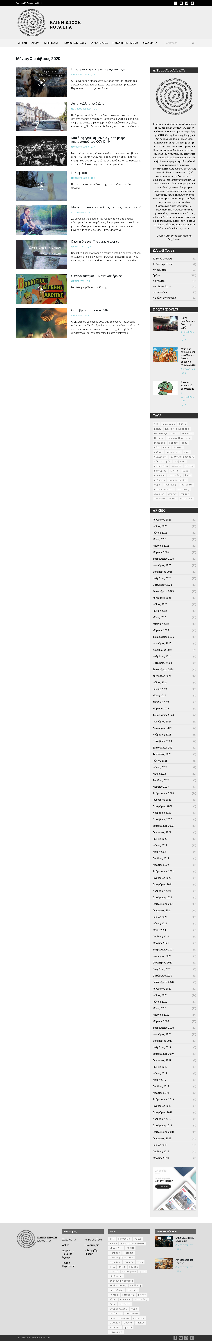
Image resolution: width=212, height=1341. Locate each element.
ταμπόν (185, 494)
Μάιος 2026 (159, 539)
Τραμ (184, 443)
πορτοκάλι (186, 484)
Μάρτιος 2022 (161, 864)
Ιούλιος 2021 (160, 917)
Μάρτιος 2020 (161, 1021)
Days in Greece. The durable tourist (95, 241)
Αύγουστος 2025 (162, 597)
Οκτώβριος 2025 (162, 584)
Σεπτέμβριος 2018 (163, 1132)
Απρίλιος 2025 (161, 623)
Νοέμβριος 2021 (162, 891)
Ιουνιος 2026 (79, 247)
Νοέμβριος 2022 (162, 812)
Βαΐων (157, 429)
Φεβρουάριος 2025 (163, 636)
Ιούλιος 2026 (160, 526)
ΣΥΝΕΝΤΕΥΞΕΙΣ (99, 42)
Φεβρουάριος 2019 (163, 1099)
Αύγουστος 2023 (162, 754)
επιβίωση (180, 461)
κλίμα (185, 470)
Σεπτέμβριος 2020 (163, 982)
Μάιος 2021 (159, 930)
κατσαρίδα (160, 470)
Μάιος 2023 (159, 773)
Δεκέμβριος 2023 (162, 728)
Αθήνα (182, 424)
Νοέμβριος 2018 (162, 1119)
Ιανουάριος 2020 (162, 1034)
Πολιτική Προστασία (179, 438)
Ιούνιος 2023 (160, 767)
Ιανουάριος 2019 (162, 1105)
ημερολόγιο (161, 466)
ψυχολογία (186, 498)
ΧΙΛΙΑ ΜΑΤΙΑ (150, 42)
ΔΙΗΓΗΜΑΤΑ (51, 42)
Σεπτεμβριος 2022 (187, 399)
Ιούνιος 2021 (160, 923)
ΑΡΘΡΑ (35, 42)
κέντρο (189, 466)
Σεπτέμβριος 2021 (163, 904)
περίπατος (170, 484)
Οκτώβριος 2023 (162, 741)
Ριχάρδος (159, 443)
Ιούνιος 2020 (160, 1001)
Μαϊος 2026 (78, 281)
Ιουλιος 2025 (188, 369)
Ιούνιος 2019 (160, 1073)
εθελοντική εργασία (182, 457)
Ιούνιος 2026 (160, 532)
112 (156, 424)
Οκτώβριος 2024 (162, 663)
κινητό (174, 470)
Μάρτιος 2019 (161, 1092)
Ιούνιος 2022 (160, 845)
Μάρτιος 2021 (161, 943)
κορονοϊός (175, 475)
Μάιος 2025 (159, 617)
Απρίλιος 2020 (161, 1014)
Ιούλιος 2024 (160, 682)
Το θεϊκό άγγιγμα (162, 258)
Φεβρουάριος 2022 (163, 871)
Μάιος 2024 (159, 695)
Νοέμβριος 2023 (162, 734)
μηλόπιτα (159, 480)
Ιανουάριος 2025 (162, 643)
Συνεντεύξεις (160, 292)
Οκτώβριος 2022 (162, 819)
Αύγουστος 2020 (162, 988)
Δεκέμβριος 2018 (162, 1112)
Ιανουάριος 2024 (162, 721)
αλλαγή (158, 452)
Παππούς (187, 433)
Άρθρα (156, 275)
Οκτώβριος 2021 (162, 897)
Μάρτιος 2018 (161, 1158)
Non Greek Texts (162, 286)
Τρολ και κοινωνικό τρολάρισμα (187, 385)
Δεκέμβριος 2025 (162, 571)
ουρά (157, 484)
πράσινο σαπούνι (164, 489)
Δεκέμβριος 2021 (162, 884)
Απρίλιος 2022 (161, 858)
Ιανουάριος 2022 (162, 877)
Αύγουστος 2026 (162, 519)
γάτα (186, 452)
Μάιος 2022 (159, 851)
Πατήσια (159, 438)
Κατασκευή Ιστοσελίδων (29, 1338)
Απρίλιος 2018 (161, 1151)
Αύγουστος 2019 (162, 1060)
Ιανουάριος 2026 (162, 565)
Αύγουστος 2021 (162, 910)
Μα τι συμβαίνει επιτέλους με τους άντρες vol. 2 (106, 207)
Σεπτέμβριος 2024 (163, 669)
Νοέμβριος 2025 (162, 578)
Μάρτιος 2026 (161, 552)
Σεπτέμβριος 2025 (163, 591)
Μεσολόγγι (160, 433)
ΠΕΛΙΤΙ (174, 433)
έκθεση (178, 447)
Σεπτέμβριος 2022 (163, 825)
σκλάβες (159, 494)
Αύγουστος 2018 (162, 1138)
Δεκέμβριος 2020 (162, 962)
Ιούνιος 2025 (160, 610)
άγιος (166, 447)
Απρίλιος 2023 (161, 780)
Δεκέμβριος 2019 (162, 1040)
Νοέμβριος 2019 (162, 1047)
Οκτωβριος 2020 (81, 75)
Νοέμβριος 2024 (162, 656)
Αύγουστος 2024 (162, 676)
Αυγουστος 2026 (185, 1245)
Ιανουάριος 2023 (162, 799)
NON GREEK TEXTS (75, 42)
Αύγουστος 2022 (162, 832)
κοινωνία (159, 475)
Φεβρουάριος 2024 (163, 715)
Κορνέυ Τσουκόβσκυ (177, 429)
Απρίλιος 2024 (161, 702)
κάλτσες (176, 466)
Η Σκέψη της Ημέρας (164, 297)
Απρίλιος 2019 (161, 1086)
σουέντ (172, 494)
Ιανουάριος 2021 (162, 956)
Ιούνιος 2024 (160, 689)
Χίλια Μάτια (159, 269)
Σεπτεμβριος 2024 (82, 109)
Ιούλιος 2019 (160, 1066)
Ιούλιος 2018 (160, 1145)
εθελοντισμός (162, 461)
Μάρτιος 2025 (161, 630)
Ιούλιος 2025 (160, 604)
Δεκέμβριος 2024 (162, 649)
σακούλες (183, 489)
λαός (188, 475)
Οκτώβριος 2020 (162, 975)
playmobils (168, 424)
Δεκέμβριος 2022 (162, 806)
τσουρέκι (159, 498)
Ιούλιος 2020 (160, 995)
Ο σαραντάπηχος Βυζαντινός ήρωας (96, 276)
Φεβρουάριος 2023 (163, 793)
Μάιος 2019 (159, 1079)
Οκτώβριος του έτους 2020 (90, 310)
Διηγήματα (159, 280)
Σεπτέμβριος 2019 (163, 1053)
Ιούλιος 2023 (160, 760)
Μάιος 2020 (159, 1008)
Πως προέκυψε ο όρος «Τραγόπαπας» (97, 69)
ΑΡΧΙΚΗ (22, 42)
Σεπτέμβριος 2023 (163, 747)
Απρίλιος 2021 (161, 936)
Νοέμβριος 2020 (162, 969)
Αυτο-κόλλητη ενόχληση (88, 103)
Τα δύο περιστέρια (163, 264)
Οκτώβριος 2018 (162, 1125)
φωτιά (172, 498)
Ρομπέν (173, 443)
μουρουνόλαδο (177, 480)
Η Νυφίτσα (79, 173)
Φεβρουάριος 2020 (163, 1027)
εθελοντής (160, 457)
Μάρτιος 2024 (161, 708)
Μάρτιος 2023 (161, 786)
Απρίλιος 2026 (161, 545)
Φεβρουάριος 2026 (163, 558)
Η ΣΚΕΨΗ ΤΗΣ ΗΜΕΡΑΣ (125, 42)
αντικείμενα (173, 452)
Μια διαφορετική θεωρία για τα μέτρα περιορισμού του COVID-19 (98, 139)
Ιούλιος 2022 (160, 838)
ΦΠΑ (156, 447)
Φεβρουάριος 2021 (163, 949)
